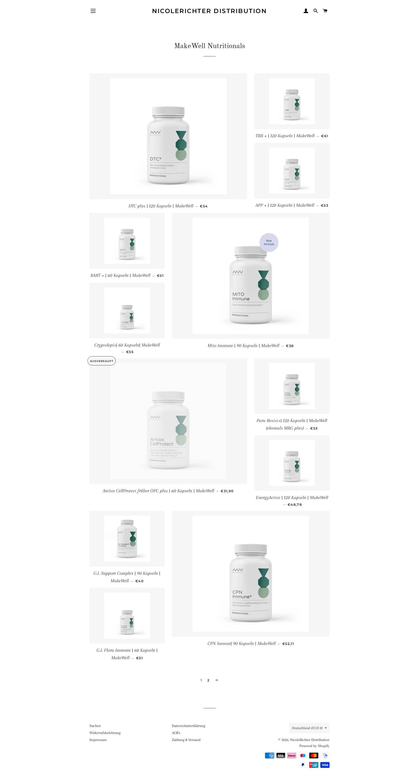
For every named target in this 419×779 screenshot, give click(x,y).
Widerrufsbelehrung (105, 733)
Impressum (98, 740)
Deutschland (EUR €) (307, 728)
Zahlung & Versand (186, 740)
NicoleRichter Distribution (209, 11)
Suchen (95, 726)
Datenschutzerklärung (188, 726)
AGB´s (176, 733)
